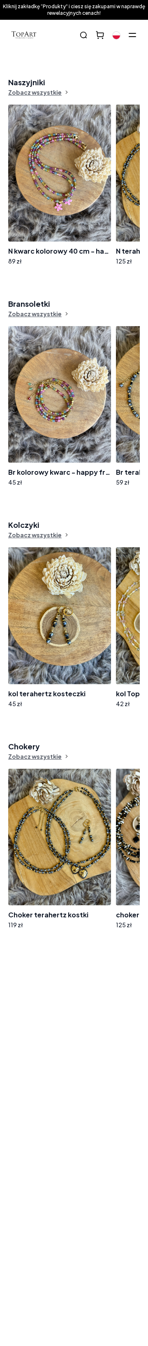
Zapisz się (115, 1040)
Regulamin (123, 1062)
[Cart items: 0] (99, 35)
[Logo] (23, 35)
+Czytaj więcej (39, 1092)
